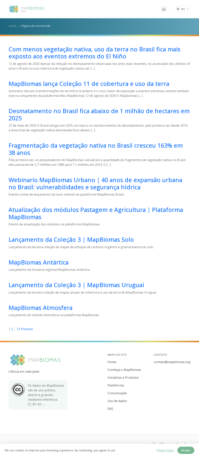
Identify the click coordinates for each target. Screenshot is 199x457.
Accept (185, 450)
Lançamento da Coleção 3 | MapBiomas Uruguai (76, 285)
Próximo (27, 329)
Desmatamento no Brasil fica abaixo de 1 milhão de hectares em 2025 (99, 114)
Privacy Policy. (165, 450)
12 (18, 329)
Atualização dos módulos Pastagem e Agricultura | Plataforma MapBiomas (96, 213)
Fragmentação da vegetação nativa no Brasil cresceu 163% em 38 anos (96, 149)
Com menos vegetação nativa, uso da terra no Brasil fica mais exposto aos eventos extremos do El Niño (94, 52)
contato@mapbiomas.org (172, 362)
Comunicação (117, 393)
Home (12, 26)
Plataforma (115, 385)
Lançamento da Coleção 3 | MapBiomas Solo (71, 239)
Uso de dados (117, 401)
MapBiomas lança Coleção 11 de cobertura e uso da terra (89, 83)
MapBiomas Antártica (39, 262)
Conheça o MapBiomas (124, 370)
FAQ (110, 409)
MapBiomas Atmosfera (40, 307)
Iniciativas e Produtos (123, 377)
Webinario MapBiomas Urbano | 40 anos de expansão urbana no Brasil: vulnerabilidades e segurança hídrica (95, 183)
